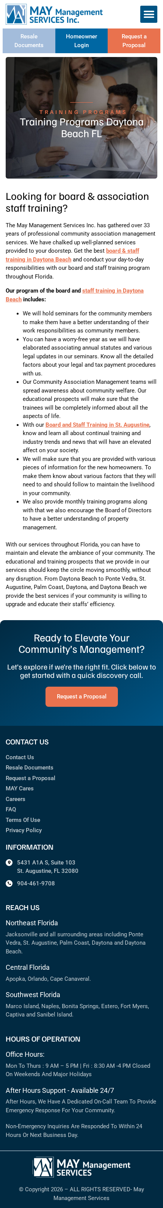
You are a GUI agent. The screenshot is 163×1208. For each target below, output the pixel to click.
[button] (148, 14)
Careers (15, 799)
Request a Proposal (30, 778)
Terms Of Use (23, 820)
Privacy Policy (24, 830)
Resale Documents (29, 767)
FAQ (11, 809)
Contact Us (20, 757)
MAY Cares (20, 788)
